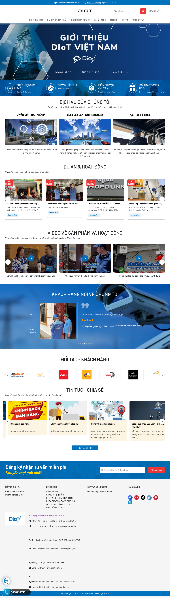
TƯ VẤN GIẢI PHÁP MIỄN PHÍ (31, 114)
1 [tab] (78, 343)
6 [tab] (88, 343)
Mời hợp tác (138, 20)
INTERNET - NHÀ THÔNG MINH (60, 498)
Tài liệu (114, 20)
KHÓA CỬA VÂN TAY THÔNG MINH (61, 501)
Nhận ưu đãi (156, 469)
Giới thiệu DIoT (36, 20)
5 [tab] (86, 343)
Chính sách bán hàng (16, 423)
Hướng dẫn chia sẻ (80, 20)
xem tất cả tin (85, 448)
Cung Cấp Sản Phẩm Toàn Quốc (85, 114)
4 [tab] (84, 343)
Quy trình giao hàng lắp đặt (100, 423)
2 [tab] (80, 343)
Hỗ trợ (125, 20)
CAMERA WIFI (52, 491)
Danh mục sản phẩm (57, 20)
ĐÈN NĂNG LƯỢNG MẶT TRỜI (59, 504)
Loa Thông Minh (54, 507)
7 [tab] (91, 343)
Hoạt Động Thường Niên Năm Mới (22, 203)
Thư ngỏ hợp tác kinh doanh (100, 491)
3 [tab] (82, 343)
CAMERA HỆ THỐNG (55, 494)
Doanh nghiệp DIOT (14, 494)
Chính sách (100, 20)
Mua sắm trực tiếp (94, 2)
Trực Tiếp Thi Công (139, 114)
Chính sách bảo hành (14, 491)
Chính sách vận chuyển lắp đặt (61, 423)
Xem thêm (12, 212)
